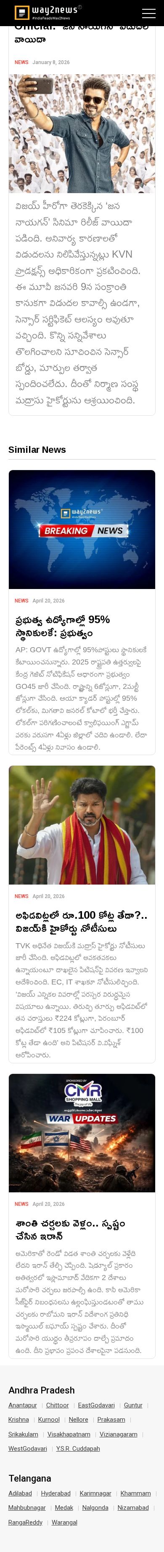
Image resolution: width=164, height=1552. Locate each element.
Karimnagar (95, 1493)
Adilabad (20, 1493)
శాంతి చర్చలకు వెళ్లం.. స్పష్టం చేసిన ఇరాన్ (70, 1229)
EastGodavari (96, 1405)
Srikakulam (23, 1434)
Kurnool (49, 1419)
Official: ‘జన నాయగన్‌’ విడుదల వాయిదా (81, 32)
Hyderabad (56, 1493)
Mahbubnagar (27, 1508)
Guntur (133, 1405)
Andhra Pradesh (41, 1390)
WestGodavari (27, 1448)
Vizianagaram (119, 1434)
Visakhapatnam (69, 1434)
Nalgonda (95, 1508)
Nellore (78, 1419)
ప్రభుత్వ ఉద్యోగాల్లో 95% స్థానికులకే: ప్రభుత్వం (63, 626)
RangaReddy (25, 1522)
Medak (64, 1508)
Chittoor (57, 1405)
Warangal (64, 1522)
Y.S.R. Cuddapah (78, 1448)
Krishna (18, 1419)
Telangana (29, 1479)
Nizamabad (133, 1508)
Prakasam (111, 1419)
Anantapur (22, 1405)
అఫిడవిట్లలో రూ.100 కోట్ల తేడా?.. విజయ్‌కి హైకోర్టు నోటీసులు (82, 921)
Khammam (136, 1493)
